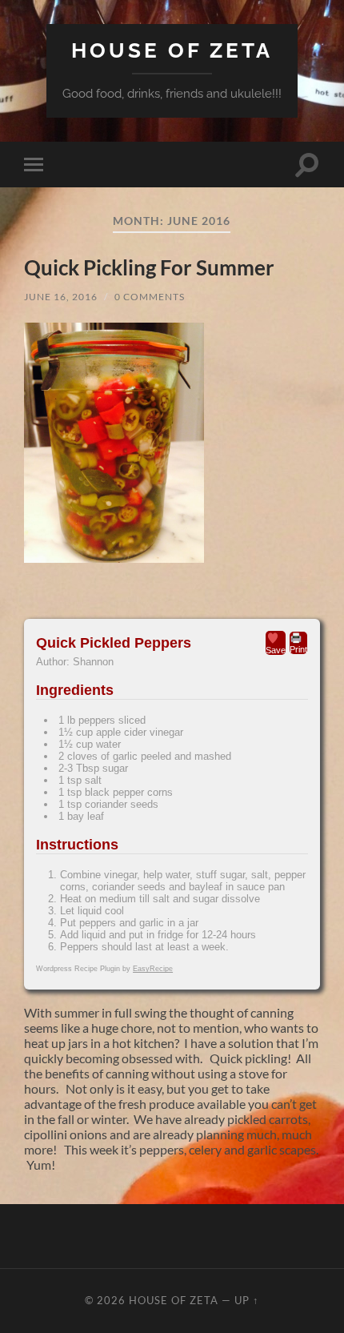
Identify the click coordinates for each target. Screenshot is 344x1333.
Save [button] (276, 650)
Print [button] (298, 649)
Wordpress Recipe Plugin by (104, 969)
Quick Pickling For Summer (149, 267)
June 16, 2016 (61, 297)
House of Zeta (172, 50)
